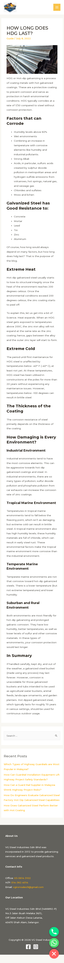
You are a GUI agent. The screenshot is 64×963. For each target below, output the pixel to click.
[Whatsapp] (54, 943)
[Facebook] (28, 946)
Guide (10, 38)
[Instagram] (35, 946)
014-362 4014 (19, 882)
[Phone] (54, 932)
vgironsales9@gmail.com (28, 887)
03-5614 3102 (22, 878)
